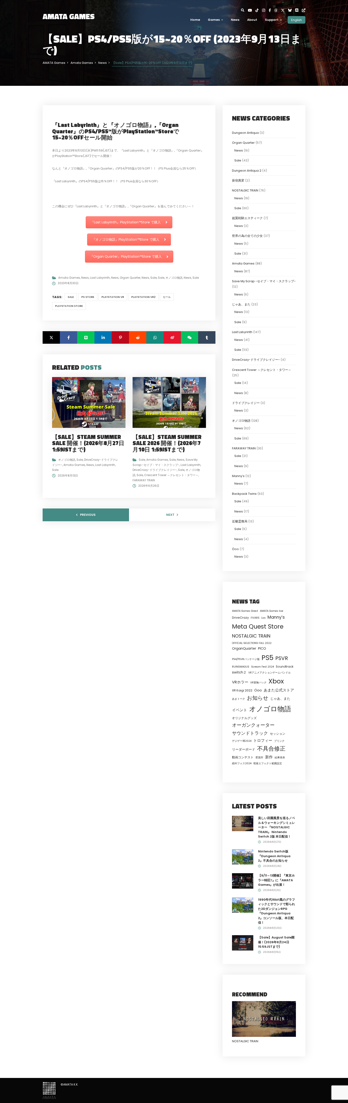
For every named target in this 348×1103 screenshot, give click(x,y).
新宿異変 (238, 180)
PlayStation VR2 (143, 297)
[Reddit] (137, 337)
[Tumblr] (206, 337)
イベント (239, 710)
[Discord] (298, 10)
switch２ (239, 672)
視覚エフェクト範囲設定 (267, 763)
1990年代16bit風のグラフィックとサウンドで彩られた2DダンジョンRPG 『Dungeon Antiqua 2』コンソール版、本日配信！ (276, 911)
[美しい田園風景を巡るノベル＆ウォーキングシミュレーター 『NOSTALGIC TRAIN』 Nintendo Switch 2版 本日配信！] (242, 823)
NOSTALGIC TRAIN (245, 190)
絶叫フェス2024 (241, 763)
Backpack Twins (244, 493)
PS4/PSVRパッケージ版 (246, 659)
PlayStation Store (69, 306)
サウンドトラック (250, 733)
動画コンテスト (243, 757)
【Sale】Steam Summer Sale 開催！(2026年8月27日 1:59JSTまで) (88, 443)
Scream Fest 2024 (262, 667)
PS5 (267, 657)
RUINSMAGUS (240, 667)
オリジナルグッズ (244, 718)
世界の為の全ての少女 (247, 236)
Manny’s (238, 476)
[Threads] (277, 10)
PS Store (87, 297)
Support (271, 19)
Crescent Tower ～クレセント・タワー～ (171, 475)
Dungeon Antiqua (245, 132)
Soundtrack (284, 666)
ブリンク (279, 741)
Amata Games (69, 278)
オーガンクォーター (253, 725)
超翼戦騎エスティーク (247, 218)
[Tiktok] (258, 10)
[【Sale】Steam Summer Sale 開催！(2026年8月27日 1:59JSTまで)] (90, 402)
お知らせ (257, 698)
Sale (153, 278)
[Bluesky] (291, 10)
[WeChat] (189, 337)
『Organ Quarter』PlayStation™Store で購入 (126, 256)
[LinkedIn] (103, 337)
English (296, 19)
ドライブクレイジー (246, 403)
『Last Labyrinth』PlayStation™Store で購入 (126, 222)
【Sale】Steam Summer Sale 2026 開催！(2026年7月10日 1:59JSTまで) (167, 443)
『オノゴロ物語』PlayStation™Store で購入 (125, 239)
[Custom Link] (303, 10)
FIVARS (255, 618)
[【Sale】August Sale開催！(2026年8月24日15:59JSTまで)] (242, 942)
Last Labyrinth (100, 278)
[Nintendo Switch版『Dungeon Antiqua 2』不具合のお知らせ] (242, 856)
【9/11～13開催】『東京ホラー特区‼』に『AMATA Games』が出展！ (276, 880)
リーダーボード (243, 749)
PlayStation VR (113, 297)
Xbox (276, 681)
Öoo (235, 549)
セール (167, 297)
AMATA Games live (271, 611)
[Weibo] (172, 337)
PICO (262, 648)
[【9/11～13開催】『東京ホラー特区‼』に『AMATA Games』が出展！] (242, 880)
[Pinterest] (120, 337)
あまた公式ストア (279, 690)
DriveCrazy (240, 618)
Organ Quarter (130, 278)
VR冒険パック (258, 682)
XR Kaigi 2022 (242, 690)
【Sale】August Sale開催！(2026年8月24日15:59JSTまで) (276, 942)
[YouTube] (251, 10)
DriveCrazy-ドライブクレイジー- (155, 470)
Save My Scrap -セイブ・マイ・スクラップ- (264, 281)
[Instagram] (265, 10)
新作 (269, 757)
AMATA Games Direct (245, 611)
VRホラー (240, 682)
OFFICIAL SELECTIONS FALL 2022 (252, 643)
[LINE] (85, 337)
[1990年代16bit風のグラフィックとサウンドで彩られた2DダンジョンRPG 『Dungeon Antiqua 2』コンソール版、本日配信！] (242, 905)
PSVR (281, 658)
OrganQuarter (244, 648)
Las (263, 618)
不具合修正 (271, 748)
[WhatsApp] (155, 337)
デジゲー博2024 (241, 741)
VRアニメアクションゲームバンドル (269, 672)
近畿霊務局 (239, 521)
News (235, 19)
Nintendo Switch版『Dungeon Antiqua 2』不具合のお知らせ (274, 856)
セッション (277, 734)
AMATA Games (69, 16)
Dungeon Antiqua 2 (246, 170)
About (252, 19)
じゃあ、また (241, 304)
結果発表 (280, 757)
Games (214, 19)
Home (195, 19)
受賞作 (259, 757)
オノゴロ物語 (174, 278)
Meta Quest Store (257, 626)
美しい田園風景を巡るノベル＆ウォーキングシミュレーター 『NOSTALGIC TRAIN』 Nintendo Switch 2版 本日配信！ (276, 827)
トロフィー (262, 740)
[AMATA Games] (49, 1090)
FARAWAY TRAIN (144, 480)
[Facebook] (271, 10)
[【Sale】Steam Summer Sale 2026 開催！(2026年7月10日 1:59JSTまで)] (171, 402)
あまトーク (238, 699)
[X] (284, 10)
